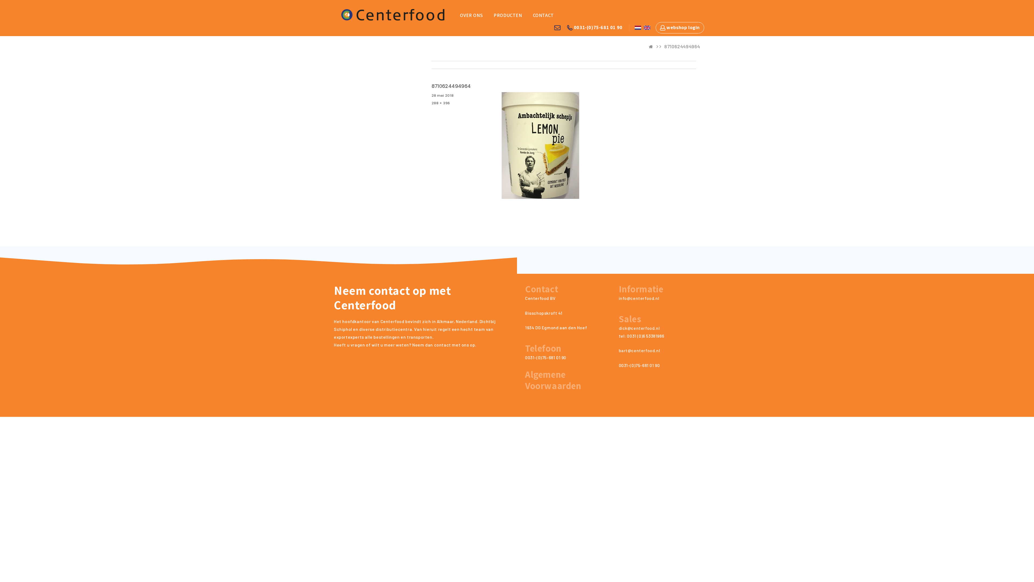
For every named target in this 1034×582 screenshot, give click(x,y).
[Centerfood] (392, 14)
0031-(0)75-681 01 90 (597, 27)
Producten (508, 15)
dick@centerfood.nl (639, 328)
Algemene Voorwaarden (553, 380)
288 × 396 (441, 103)
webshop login (682, 27)
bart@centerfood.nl (639, 350)
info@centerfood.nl (639, 298)
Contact (543, 15)
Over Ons (471, 15)
